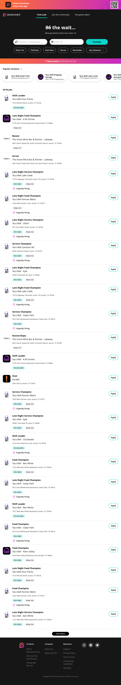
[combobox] (30, 42)
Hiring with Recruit (31, 664)
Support (67, 649)
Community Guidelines (68, 662)
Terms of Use (69, 657)
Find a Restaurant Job (33, 650)
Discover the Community (32, 657)
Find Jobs (97, 42)
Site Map (67, 668)
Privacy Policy (69, 653)
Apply (113, 97)
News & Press (51, 653)
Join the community (60, 14)
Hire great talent (82, 14)
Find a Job (41, 14)
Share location (53, 61)
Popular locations (11, 69)
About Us (49, 649)
